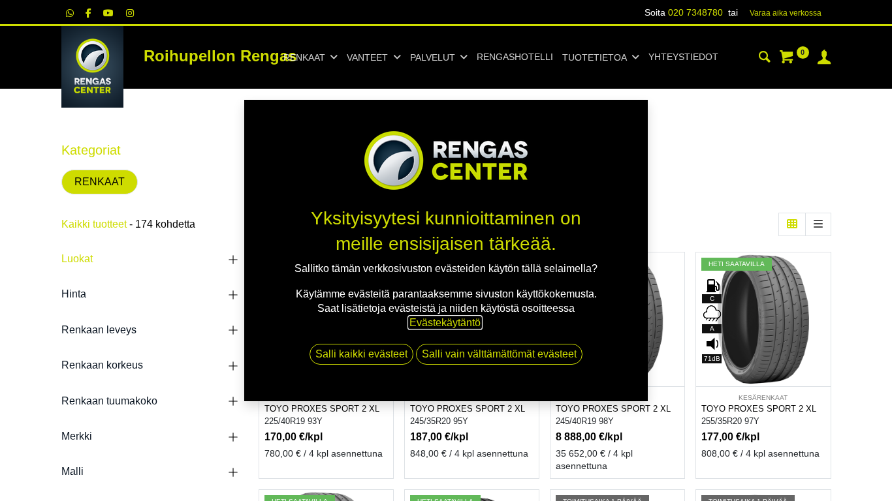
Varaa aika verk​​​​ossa (785, 13)
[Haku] (764, 58)
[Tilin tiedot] (824, 58)
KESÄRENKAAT (763, 397)
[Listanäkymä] (818, 224)
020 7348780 (695, 12)
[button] (676, 303)
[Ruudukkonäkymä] (792, 224)
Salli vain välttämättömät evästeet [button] (499, 353)
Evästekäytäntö (445, 322)
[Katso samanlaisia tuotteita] (676, 361)
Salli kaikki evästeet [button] (361, 353)
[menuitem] (515, 57)
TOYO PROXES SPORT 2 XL (321, 409)
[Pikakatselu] (676, 273)
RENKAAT (99, 181)
